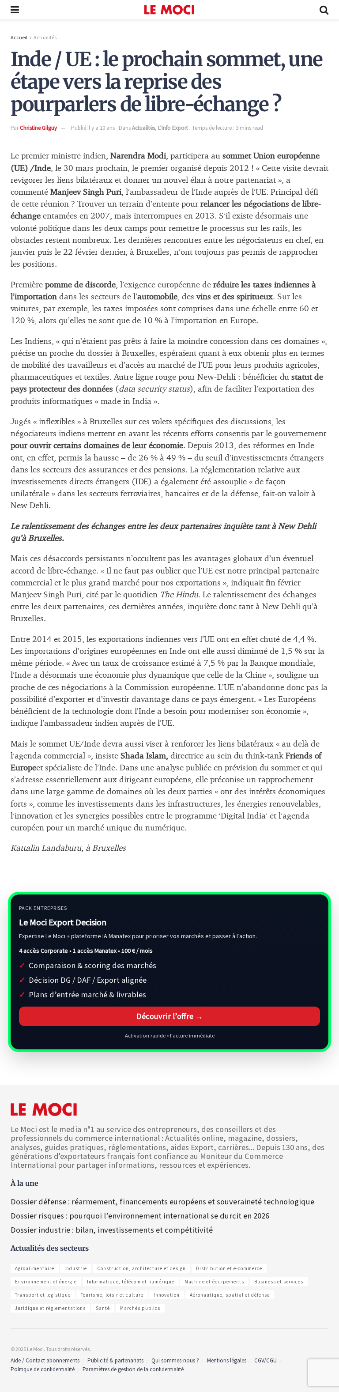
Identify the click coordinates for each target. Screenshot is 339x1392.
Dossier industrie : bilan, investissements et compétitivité (112, 1230)
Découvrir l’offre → (169, 1016)
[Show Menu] (15, 9)
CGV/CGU (265, 1360)
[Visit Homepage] (169, 10)
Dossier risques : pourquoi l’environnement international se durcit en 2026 (140, 1216)
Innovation (167, 1295)
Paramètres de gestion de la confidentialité (133, 1369)
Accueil (19, 37)
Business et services (278, 1282)
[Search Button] (324, 9)
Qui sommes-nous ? (175, 1360)
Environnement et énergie (46, 1282)
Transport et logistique (43, 1295)
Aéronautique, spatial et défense (230, 1295)
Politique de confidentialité (43, 1369)
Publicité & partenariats (115, 1360)
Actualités (45, 37)
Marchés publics (140, 1308)
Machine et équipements (214, 1282)
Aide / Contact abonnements (45, 1360)
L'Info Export (173, 128)
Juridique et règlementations (50, 1308)
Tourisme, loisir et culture (112, 1295)
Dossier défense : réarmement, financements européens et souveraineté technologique (162, 1201)
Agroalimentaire (34, 1268)
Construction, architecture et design (141, 1268)
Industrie (75, 1268)
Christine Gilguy (38, 128)
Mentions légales (226, 1360)
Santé (103, 1308)
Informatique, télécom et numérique (130, 1282)
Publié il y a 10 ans (93, 128)
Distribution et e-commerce (229, 1268)
